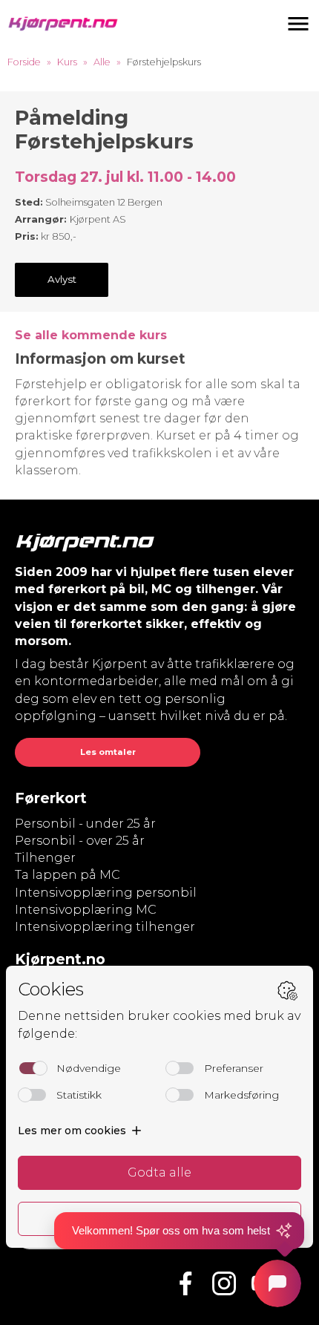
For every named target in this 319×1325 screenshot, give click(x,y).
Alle (102, 62)
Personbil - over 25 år (80, 841)
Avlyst (61, 279)
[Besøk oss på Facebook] (185, 1283)
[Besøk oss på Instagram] (224, 1283)
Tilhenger (45, 858)
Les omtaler (108, 752)
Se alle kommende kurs (91, 335)
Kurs (67, 62)
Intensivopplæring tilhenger (105, 927)
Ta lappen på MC (67, 875)
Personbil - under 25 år (85, 824)
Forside (24, 62)
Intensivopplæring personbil (106, 893)
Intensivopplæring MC (86, 910)
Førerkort (51, 798)
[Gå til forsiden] (63, 24)
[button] (298, 24)
